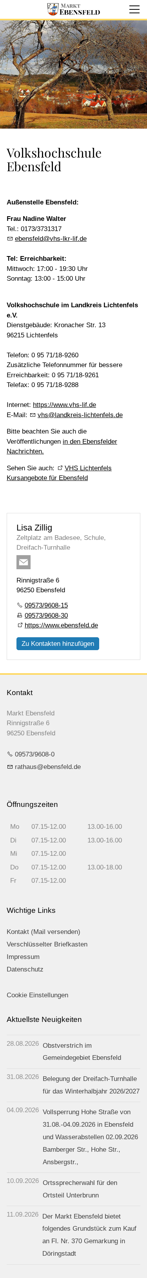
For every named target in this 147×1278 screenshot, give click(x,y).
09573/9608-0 (34, 754)
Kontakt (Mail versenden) (43, 932)
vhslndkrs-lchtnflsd (78, 415)
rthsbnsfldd (46, 767)
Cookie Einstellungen (37, 995)
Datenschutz (25, 969)
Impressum (23, 957)
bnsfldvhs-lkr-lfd (50, 238)
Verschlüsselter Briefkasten (47, 944)
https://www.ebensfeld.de (61, 625)
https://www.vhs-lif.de (64, 405)
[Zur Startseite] (73, 9)
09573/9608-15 (46, 605)
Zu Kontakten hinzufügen (58, 643)
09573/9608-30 (46, 615)
